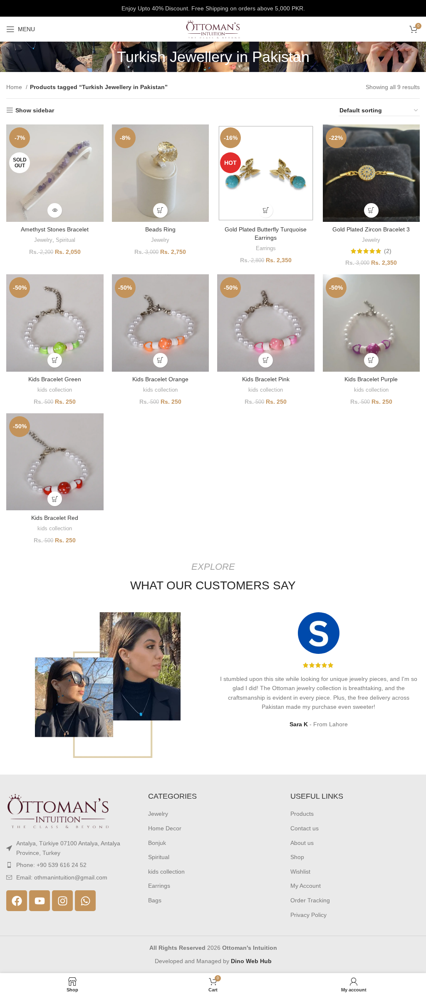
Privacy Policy (308, 915)
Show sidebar (34, 110)
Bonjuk (157, 843)
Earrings (266, 248)
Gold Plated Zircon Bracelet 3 (371, 229)
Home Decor (164, 828)
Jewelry (43, 240)
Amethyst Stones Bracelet (55, 229)
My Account (305, 885)
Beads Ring (160, 229)
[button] (160, 210)
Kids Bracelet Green (54, 379)
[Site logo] (213, 28)
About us (302, 843)
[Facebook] (16, 900)
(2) (387, 251)
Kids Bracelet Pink (266, 379)
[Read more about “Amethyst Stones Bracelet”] (54, 210)
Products (302, 813)
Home (15, 87)
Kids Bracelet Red (54, 517)
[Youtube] (39, 900)
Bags (154, 900)
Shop (297, 857)
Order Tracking (310, 900)
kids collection (54, 390)
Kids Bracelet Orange (160, 379)
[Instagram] (62, 900)
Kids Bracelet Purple (371, 379)
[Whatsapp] (85, 900)
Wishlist (300, 871)
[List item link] (71, 864)
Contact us (304, 828)
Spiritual (65, 240)
